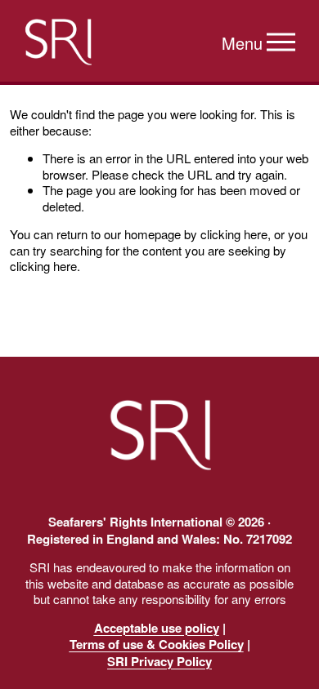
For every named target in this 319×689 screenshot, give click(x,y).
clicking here (233, 233)
